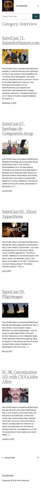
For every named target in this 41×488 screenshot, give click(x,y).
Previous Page (8, 457)
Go (36, 16)
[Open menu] (38, 6)
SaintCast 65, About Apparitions (19, 214)
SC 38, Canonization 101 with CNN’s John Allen (20, 377)
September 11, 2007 (9, 103)
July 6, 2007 (6, 271)
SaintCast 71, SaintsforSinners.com (21, 40)
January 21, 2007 (8, 439)
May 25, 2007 (7, 351)
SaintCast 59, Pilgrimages (13, 294)
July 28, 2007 (7, 191)
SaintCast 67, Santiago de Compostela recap (17, 128)
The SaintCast (21, 6)
